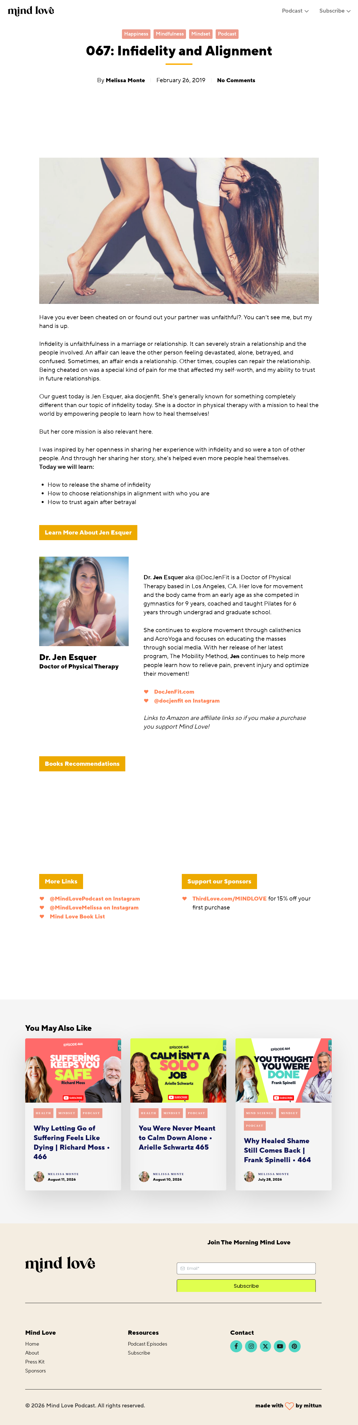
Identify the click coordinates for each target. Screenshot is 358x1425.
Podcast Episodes (147, 1344)
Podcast (227, 34)
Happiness (136, 34)
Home (32, 1344)
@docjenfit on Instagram (187, 701)
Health (43, 1113)
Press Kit (34, 1362)
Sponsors (35, 1371)
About (32, 1353)
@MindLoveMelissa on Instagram (94, 907)
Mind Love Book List (77, 916)
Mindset (200, 34)
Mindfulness (170, 34)
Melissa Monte (125, 80)
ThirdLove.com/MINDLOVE (229, 898)
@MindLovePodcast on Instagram (95, 898)
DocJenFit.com (174, 692)
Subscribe (139, 1353)
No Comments (236, 80)
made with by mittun (288, 1405)
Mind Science (260, 1113)
